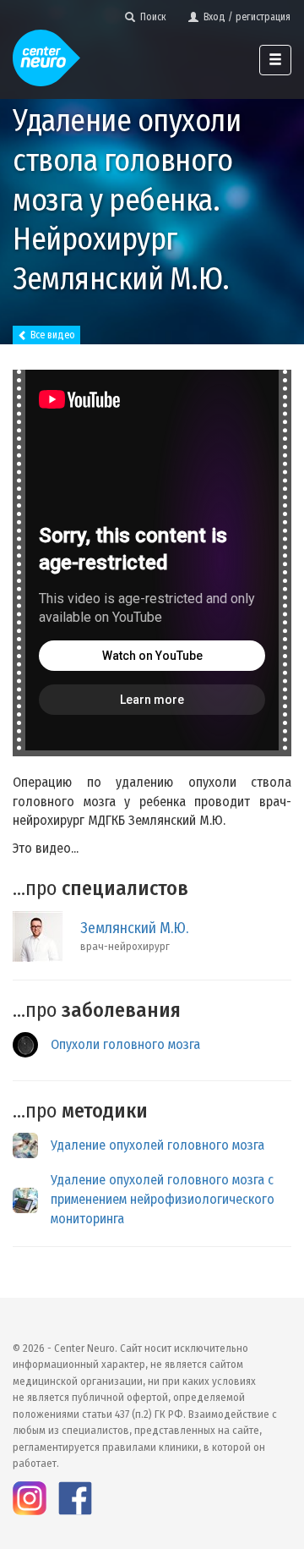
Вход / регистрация (244, 17)
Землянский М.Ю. (134, 928)
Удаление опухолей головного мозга (157, 1145)
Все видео (51, 335)
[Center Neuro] (46, 51)
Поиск (150, 17)
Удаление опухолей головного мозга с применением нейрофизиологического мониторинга (162, 1199)
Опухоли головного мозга (125, 1044)
